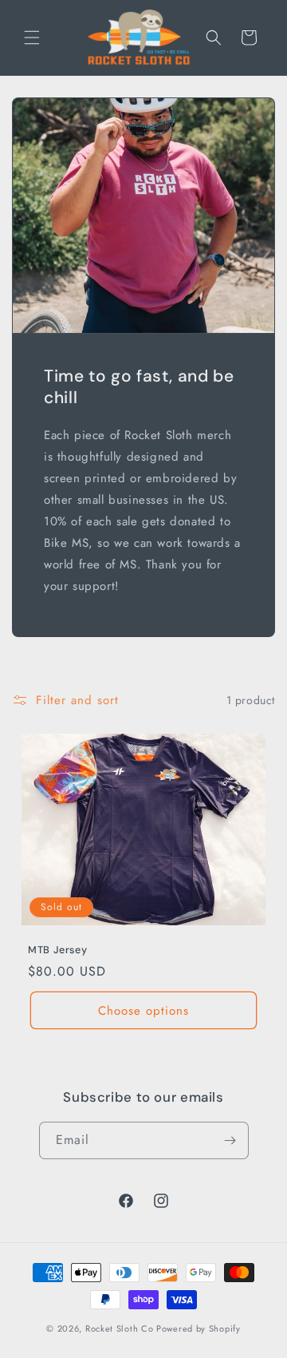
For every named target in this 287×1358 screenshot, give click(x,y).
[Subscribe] (230, 1140)
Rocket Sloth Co (119, 1328)
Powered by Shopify (198, 1328)
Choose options (143, 1010)
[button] (31, 37)
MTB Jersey (57, 950)
